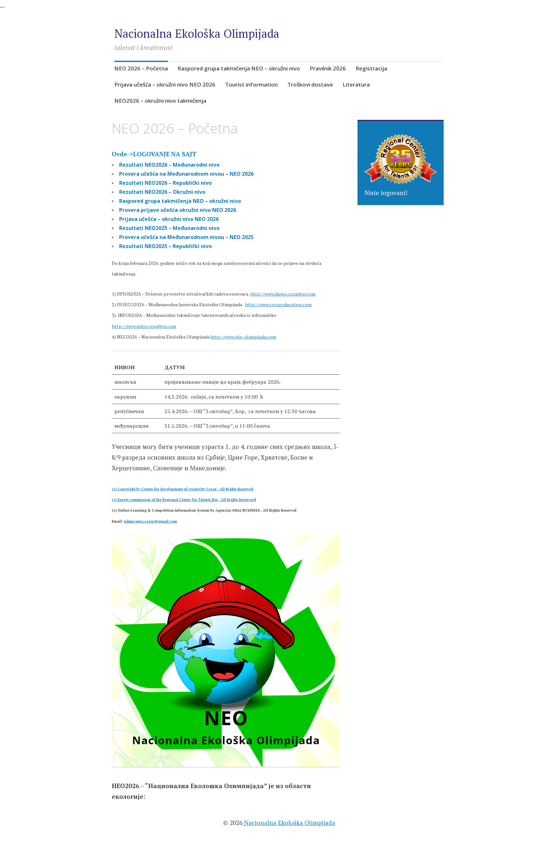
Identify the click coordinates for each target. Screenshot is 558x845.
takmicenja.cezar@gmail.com (150, 521)
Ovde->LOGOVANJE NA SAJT (154, 154)
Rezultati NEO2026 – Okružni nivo (162, 191)
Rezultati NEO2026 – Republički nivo (165, 182)
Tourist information (251, 84)
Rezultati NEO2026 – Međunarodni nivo (169, 164)
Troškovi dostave (310, 84)
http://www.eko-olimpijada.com (243, 337)
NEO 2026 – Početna (141, 68)
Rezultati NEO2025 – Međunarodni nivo (169, 228)
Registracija (371, 68)
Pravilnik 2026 (328, 68)
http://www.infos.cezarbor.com (144, 326)
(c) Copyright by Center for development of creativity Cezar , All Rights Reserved (182, 489)
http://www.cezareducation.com (278, 304)
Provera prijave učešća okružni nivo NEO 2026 (177, 210)
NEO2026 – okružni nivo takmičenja (160, 100)
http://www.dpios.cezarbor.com (282, 294)
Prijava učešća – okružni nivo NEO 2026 (164, 84)
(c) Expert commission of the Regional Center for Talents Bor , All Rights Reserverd (184, 499)
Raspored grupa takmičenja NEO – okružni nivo (239, 68)
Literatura (356, 84)
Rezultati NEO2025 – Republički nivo (165, 246)
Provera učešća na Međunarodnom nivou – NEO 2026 (186, 173)
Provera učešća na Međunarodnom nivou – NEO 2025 (186, 237)
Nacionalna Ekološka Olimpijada (196, 33)
